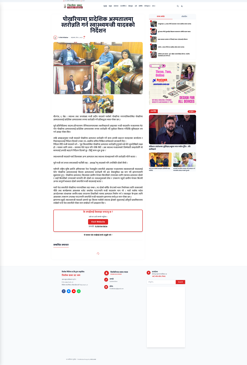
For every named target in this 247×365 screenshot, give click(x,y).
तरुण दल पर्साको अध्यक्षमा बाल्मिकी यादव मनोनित (159, 169)
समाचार (116, 6)
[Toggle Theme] (182, 6)
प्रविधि (140, 6)
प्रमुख (110, 6)
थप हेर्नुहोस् (191, 111)
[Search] (178, 6)
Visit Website (98, 222)
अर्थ (136, 6)
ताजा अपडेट (161, 16)
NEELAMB (93, 359)
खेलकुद (130, 6)
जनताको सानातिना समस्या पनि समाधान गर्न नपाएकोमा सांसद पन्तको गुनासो (184, 169)
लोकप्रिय (184, 16)
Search (180, 282)
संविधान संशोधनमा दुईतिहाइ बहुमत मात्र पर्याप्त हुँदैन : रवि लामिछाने (169, 148)
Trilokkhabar (80, 359)
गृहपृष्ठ (105, 6)
